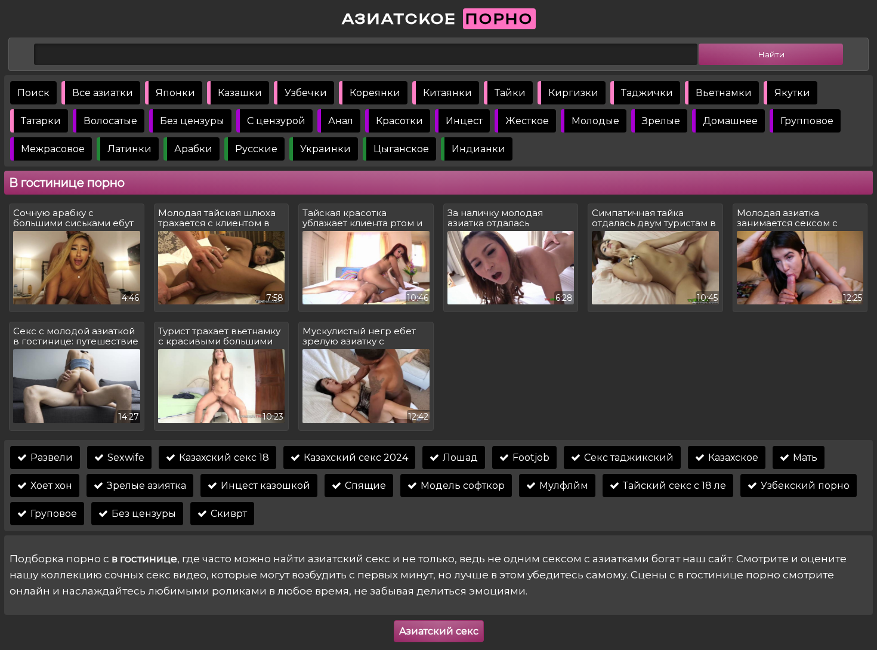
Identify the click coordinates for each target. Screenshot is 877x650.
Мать (803, 457)
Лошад (459, 457)
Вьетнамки (724, 92)
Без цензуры (192, 121)
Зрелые (661, 121)
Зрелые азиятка (145, 485)
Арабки (193, 149)
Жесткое (527, 121)
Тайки (510, 92)
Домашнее (730, 121)
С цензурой (276, 121)
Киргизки (573, 92)
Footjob (529, 457)
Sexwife (124, 457)
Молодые (595, 121)
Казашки (240, 92)
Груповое (52, 513)
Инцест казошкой (264, 485)
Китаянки (447, 92)
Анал (340, 121)
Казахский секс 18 (223, 457)
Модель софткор (461, 485)
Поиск (33, 92)
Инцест (464, 121)
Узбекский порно (804, 485)
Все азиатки (102, 92)
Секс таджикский (628, 457)
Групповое (806, 121)
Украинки (325, 149)
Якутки (792, 92)
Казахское (732, 457)
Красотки (399, 121)
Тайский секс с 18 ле (673, 485)
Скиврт (227, 513)
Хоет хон (50, 485)
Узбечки (306, 92)
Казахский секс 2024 (354, 457)
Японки (175, 92)
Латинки (129, 149)
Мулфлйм (562, 485)
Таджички (647, 92)
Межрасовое (53, 149)
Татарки (41, 121)
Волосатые (110, 121)
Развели (50, 457)
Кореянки (375, 92)
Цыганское (401, 149)
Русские (256, 149)
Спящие (364, 485)
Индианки (478, 149)
